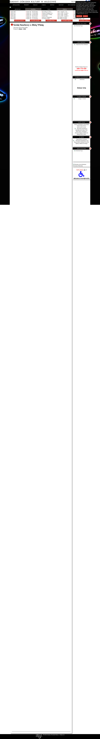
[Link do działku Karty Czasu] (81, 131)
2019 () (13, 17)
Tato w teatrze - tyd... (63, 11)
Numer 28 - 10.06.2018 (32, 14)
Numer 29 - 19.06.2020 (32, 13)
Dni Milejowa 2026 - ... (63, 17)
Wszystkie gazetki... (35, 20)
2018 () (13, 18)
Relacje (35, 5)
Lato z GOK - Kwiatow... (63, 13)
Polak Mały (45, 16)
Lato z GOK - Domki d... (63, 16)
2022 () (13, 13)
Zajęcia (44, 5)
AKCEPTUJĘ (79, 16)
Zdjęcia (20, 29)
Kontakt (61, 5)
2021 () (13, 14)
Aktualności (16, 5)
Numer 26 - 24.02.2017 (32, 17)
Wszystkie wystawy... (85, 20)
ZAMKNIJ (85, 16)
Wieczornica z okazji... (47, 14)
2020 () (13, 16)
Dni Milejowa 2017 (46, 11)
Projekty (26, 5)
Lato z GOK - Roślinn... (63, 14)
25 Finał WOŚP (46, 18)
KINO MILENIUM (72, 5)
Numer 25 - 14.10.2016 (32, 18)
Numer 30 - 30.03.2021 (32, 11)
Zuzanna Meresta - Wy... (79, 18)
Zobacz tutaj (81, 88)
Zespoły (52, 5)
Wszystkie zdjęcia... (67, 20)
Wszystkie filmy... (51, 20)
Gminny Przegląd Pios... (47, 13)
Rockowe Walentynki (47, 17)
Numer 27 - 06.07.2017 (32, 16)
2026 (24, 29)
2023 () (13, 11)
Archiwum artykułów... (20, 20)
